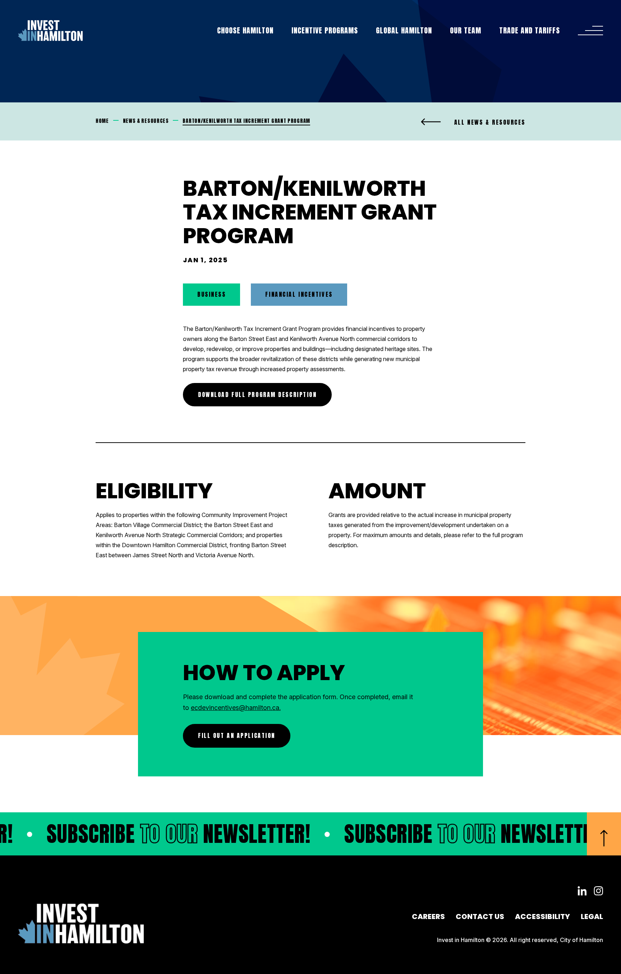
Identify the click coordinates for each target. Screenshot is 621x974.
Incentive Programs (324, 30)
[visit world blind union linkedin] (582, 891)
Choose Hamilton (245, 30)
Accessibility (542, 916)
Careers (428, 916)
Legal (592, 916)
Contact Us (480, 916)
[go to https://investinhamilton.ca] (50, 30)
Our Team (465, 30)
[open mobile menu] (590, 30)
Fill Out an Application (236, 735)
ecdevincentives (215, 707)
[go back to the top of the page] (604, 833)
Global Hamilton (404, 30)
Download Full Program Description (257, 394)
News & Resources (146, 121)
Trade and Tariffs (529, 30)
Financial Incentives (298, 294)
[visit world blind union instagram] (598, 891)
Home (102, 121)
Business (211, 294)
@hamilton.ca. (260, 707)
